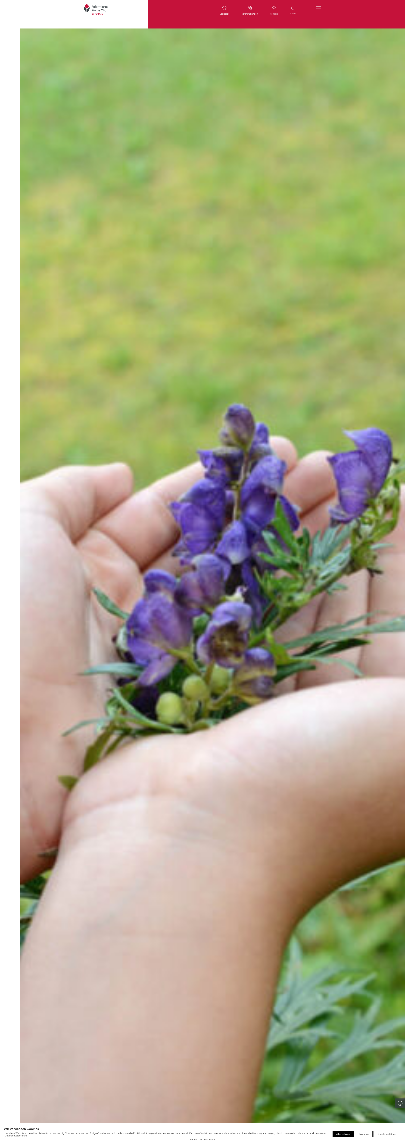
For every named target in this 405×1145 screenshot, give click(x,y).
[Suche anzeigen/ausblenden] (293, 8)
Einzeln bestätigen (386, 1134)
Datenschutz (196, 1139)
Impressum (209, 1139)
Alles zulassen (343, 1134)
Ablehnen (364, 1134)
